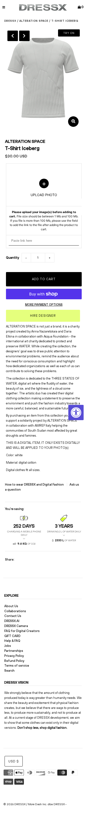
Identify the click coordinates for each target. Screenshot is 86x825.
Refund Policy (14, 661)
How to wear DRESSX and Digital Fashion (34, 484)
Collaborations (15, 611)
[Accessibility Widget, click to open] (76, 412)
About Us (11, 606)
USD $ (13, 761)
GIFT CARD (12, 636)
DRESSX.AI (11, 621)
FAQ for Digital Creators (22, 631)
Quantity (12, 257)
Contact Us (12, 616)
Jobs (7, 646)
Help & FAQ (12, 641)
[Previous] (12, 36)
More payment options (44, 304)
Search (9, 670)
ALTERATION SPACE (33, 20)
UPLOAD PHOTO (43, 205)
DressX (10, 20)
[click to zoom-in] (73, 121)
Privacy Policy (14, 656)
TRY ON (69, 33)
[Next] (24, 36)
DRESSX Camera (16, 626)
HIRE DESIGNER (43, 315)
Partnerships (13, 651)
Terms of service (16, 665)
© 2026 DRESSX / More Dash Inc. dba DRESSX (34, 804)
